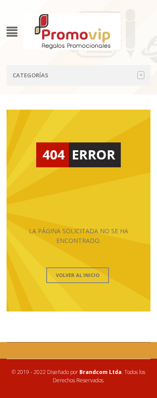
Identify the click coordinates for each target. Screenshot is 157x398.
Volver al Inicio (77, 275)
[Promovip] (72, 31)
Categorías (30, 75)
